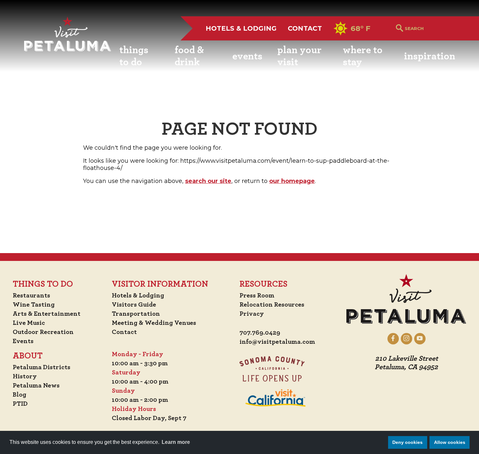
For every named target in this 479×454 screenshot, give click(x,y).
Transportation (136, 313)
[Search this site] (430, 28)
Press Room (257, 295)
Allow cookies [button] (449, 442)
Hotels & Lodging (241, 28)
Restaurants (31, 295)
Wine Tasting (34, 304)
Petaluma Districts (41, 367)
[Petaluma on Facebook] (393, 338)
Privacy (252, 313)
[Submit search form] (399, 28)
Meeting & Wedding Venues (154, 323)
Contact (305, 28)
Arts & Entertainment (46, 313)
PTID (20, 404)
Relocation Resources (272, 304)
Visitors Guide (134, 304)
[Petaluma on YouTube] (420, 338)
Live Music (29, 323)
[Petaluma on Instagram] (406, 338)
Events (23, 341)
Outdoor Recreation (43, 332)
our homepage (292, 181)
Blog (19, 394)
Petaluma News (36, 385)
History (25, 376)
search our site (208, 181)
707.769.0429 (260, 332)
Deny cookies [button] (407, 442)
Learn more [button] (176, 442)
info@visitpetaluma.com (277, 342)
